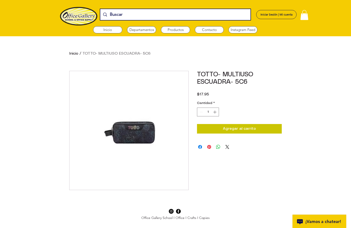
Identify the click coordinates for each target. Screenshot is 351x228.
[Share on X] (227, 147)
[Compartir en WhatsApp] (218, 147)
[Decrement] (201, 112)
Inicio (73, 53)
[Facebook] (178, 211)
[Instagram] (171, 211)
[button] (141, 29)
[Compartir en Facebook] (200, 147)
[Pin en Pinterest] (209, 147)
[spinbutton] (208, 112)
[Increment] (215, 112)
